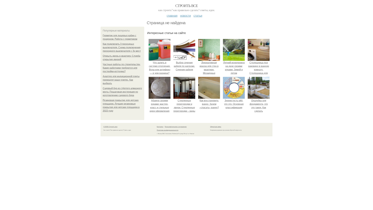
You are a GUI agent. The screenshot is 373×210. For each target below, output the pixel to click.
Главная (172, 15)
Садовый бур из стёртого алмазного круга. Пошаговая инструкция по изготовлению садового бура (122, 92)
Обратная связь (215, 127)
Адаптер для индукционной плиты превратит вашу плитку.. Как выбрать (121, 80)
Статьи (197, 15)
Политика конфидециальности (167, 130)
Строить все (186, 5)
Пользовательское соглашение (176, 127)
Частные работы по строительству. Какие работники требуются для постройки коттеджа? (121, 68)
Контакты (160, 127)
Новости (185, 15)
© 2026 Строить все (110, 127)
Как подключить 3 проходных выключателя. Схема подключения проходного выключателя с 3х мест (122, 47)
